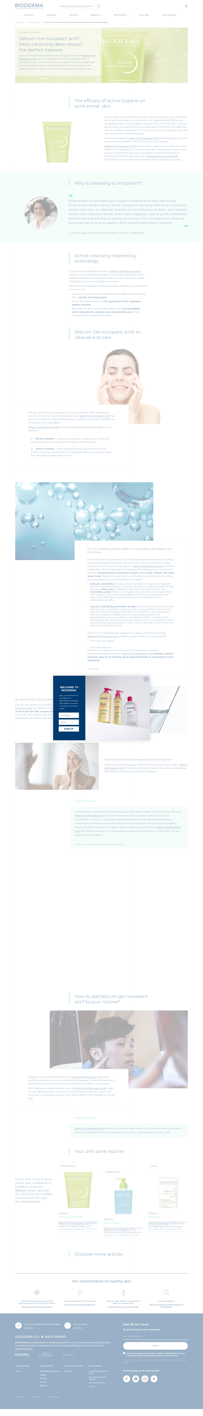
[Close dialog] (146, 679)
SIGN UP (69, 729)
